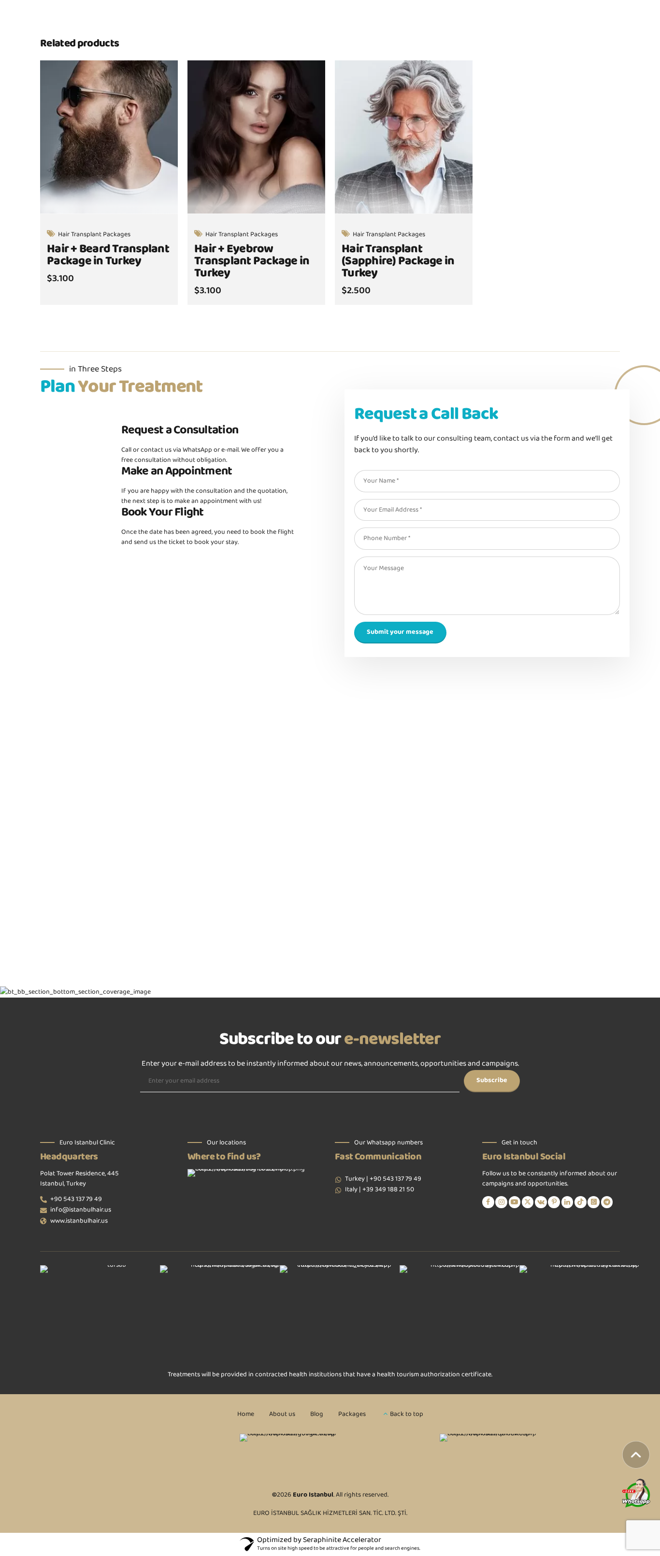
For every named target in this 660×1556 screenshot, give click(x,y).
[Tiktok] (580, 1202)
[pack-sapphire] (403, 137)
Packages (352, 1414)
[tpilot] (530, 1455)
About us (282, 1414)
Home (245, 1414)
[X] (528, 1202)
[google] (330, 1455)
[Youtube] (515, 1202)
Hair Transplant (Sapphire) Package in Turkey (398, 261)
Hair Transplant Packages (94, 235)
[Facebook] (488, 1202)
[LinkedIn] (567, 1202)
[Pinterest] (554, 1202)
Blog (316, 1414)
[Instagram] (501, 1202)
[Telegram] (607, 1202)
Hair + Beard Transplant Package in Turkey (108, 255)
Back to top (406, 1414)
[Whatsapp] (594, 1202)
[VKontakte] (541, 1202)
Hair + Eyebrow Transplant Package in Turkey (251, 261)
